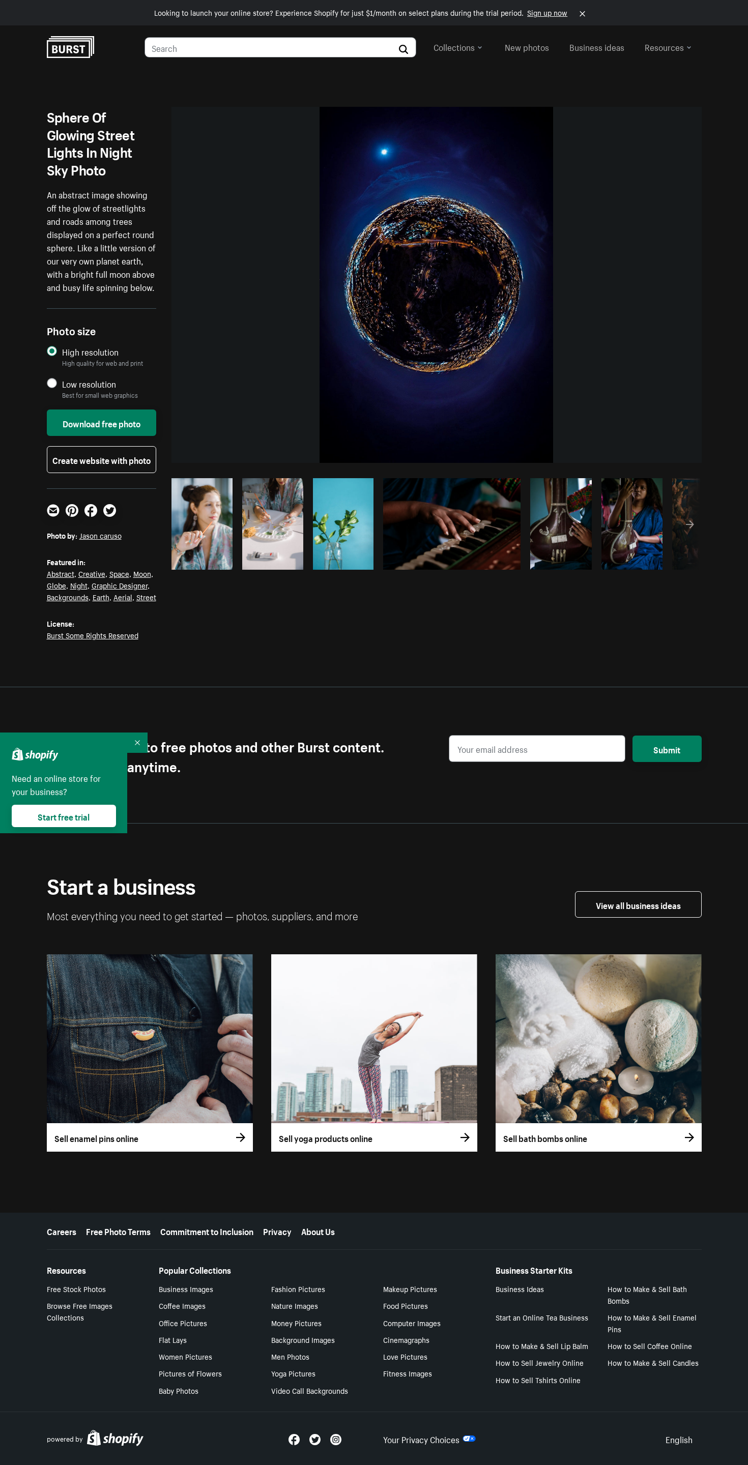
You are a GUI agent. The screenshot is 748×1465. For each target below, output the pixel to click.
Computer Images (412, 1322)
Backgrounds (68, 596)
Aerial (122, 596)
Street (146, 596)
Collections (454, 46)
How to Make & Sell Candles (653, 1362)
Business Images (186, 1288)
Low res (205, 559)
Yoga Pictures (293, 1373)
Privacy (277, 1230)
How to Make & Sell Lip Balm (542, 1345)
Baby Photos (178, 1390)
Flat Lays (173, 1339)
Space (119, 573)
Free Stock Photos (76, 1288)
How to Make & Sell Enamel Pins (652, 1322)
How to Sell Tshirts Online (538, 1379)
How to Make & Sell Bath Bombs (647, 1294)
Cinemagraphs (406, 1339)
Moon (142, 573)
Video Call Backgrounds (309, 1390)
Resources (664, 46)
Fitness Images (407, 1373)
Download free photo (101, 422)
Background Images (303, 1339)
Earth (101, 596)
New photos (527, 46)
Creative (91, 573)
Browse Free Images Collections (79, 1311)
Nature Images (294, 1305)
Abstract (60, 573)
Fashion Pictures (298, 1288)
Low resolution (89, 384)
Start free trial (64, 816)
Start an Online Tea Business (542, 1317)
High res (450, 559)
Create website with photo (101, 459)
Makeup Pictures (410, 1288)
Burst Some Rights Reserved (92, 634)
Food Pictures (405, 1305)
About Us (318, 1230)
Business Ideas (520, 1288)
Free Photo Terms (118, 1230)
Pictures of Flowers (190, 1373)
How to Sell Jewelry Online (540, 1362)
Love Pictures (405, 1356)
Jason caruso (100, 535)
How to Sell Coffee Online (650, 1345)
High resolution (90, 352)
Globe (56, 585)
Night (79, 585)
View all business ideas (638, 904)
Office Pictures (183, 1322)
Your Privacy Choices (421, 1438)
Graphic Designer (120, 585)
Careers (61, 1230)
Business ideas (596, 46)
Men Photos (290, 1356)
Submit (666, 748)
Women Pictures (185, 1356)
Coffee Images (182, 1305)
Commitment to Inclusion (206, 1230)
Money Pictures (296, 1322)
